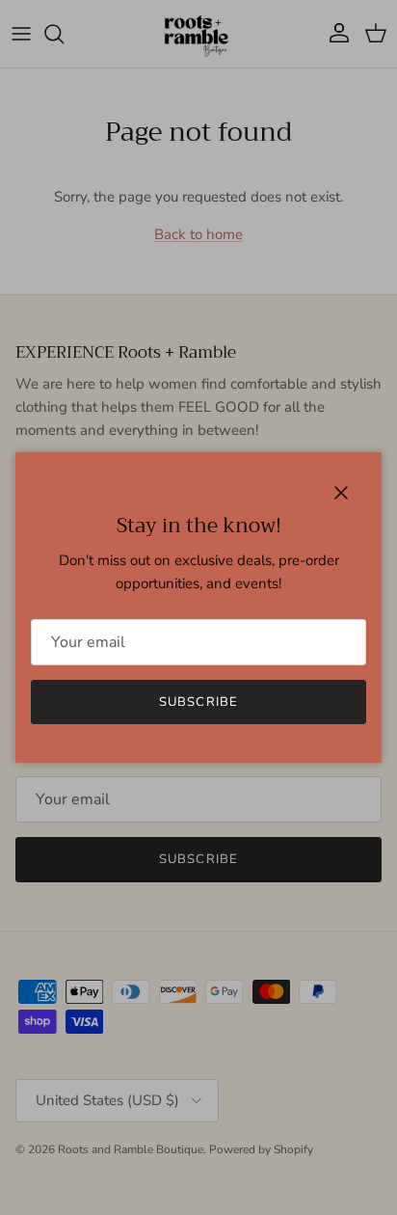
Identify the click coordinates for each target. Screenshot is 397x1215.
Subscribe (198, 702)
